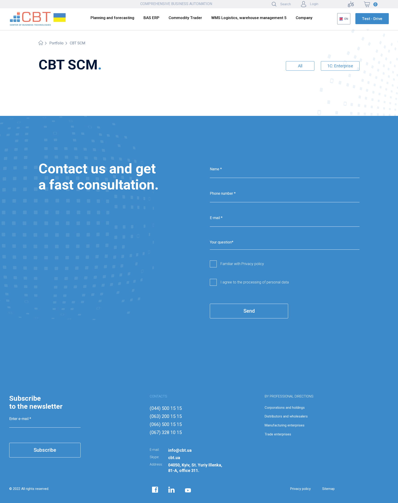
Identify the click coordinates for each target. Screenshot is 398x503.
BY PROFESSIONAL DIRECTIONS (289, 396)
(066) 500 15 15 (166, 424)
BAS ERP (151, 17)
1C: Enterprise (340, 65)
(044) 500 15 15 (166, 408)
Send (249, 311)
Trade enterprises (278, 434)
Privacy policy (300, 489)
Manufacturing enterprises (284, 425)
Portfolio (56, 43)
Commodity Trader (185, 17)
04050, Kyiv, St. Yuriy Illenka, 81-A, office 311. (195, 468)
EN (346, 18)
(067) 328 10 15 (166, 432)
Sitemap (328, 489)
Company (304, 17)
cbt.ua (174, 457)
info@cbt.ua (180, 450)
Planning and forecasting (112, 17)
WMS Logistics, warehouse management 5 (249, 17)
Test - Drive (372, 18)
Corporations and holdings (285, 408)
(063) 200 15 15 (166, 416)
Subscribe (45, 450)
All (300, 65)
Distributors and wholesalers (286, 416)
